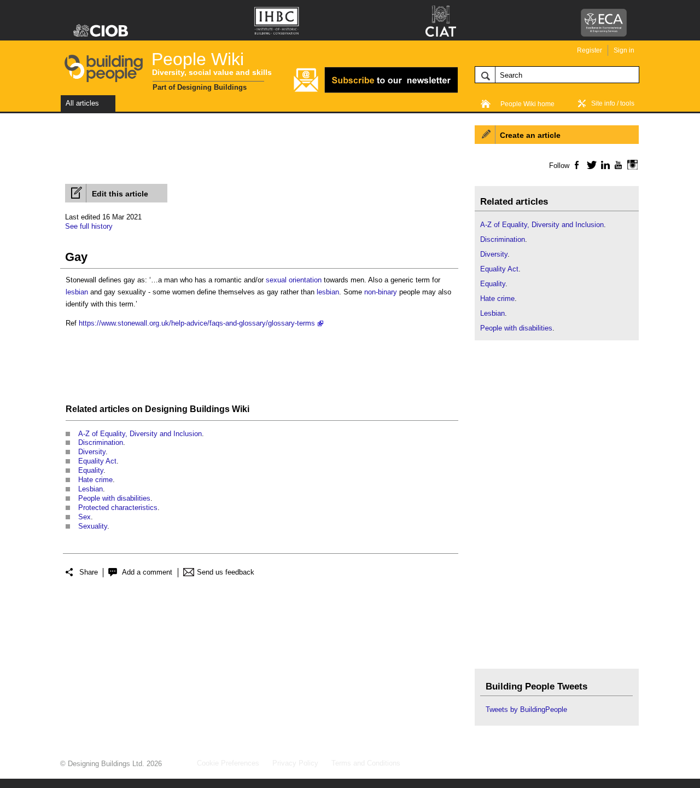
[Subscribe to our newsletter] (376, 91)
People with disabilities (114, 498)
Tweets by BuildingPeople (526, 709)
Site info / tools (612, 103)
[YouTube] (617, 165)
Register (589, 50)
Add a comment (147, 572)
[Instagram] (631, 165)
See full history (89, 226)
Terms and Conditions (365, 763)
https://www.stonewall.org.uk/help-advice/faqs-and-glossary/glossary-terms (197, 323)
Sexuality (92, 526)
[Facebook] (576, 165)
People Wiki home (527, 104)
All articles (82, 103)
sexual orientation (294, 280)
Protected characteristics (118, 507)
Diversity (92, 452)
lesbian (77, 292)
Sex (84, 517)
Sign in (624, 50)
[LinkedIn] (603, 165)
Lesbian (90, 489)
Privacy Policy (295, 763)
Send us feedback (225, 572)
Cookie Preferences (228, 763)
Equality (90, 470)
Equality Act (97, 461)
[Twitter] (590, 165)
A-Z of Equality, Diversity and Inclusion (140, 434)
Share (88, 572)
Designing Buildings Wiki (197, 409)
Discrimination (100, 442)
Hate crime (95, 480)
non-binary (380, 292)
